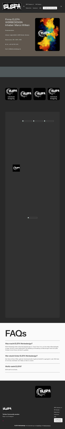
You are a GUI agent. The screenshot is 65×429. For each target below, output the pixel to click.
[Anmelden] (24, 6)
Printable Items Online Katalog (50, 8)
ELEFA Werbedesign (20, 425)
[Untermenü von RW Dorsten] (41, 4)
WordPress (38, 425)
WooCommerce (46, 425)
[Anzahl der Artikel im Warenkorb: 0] (61, 6)
